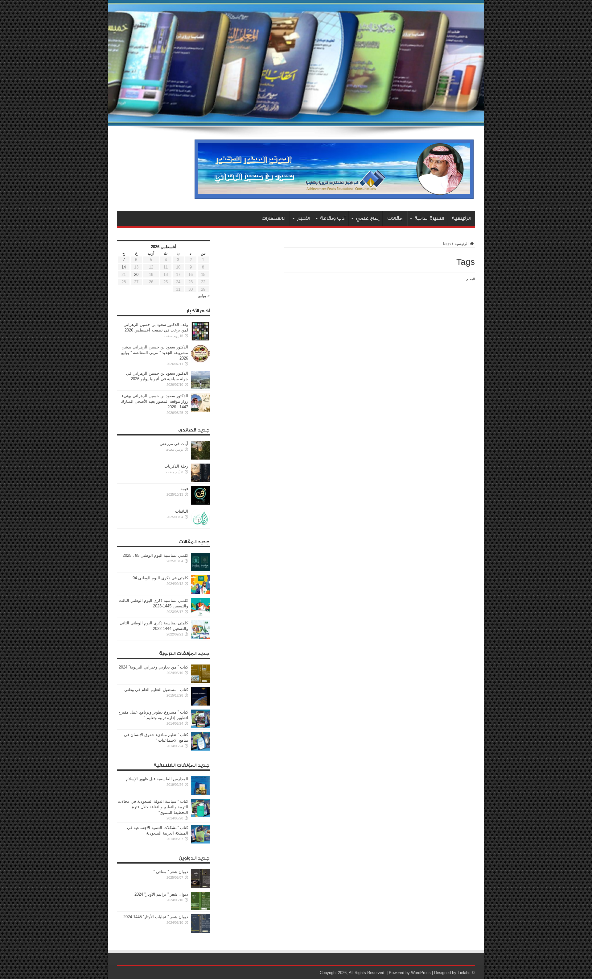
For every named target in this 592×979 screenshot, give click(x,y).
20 (136, 274)
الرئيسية (461, 218)
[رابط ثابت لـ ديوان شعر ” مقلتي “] (200, 886)
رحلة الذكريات (176, 466)
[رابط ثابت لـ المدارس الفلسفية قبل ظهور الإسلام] (200, 793)
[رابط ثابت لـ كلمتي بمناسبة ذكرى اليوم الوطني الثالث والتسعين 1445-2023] (200, 615)
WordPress (421, 972)
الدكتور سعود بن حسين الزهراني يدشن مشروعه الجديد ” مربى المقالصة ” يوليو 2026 (154, 352)
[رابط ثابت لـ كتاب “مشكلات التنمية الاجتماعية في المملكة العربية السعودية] (200, 842)
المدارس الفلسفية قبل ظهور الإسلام (157, 779)
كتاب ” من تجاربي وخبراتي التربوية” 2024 (153, 667)
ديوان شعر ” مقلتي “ (171, 871)
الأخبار (303, 218)
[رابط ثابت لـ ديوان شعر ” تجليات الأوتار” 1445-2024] (200, 931)
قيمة (184, 488)
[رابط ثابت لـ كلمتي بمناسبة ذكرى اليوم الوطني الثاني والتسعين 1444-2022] (200, 637)
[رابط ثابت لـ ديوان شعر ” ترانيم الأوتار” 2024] (200, 908)
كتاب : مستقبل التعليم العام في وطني (156, 689)
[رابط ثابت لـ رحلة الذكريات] (200, 480)
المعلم (470, 279)
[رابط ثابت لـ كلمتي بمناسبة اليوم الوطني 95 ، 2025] (200, 570)
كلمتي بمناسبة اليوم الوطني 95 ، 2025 (155, 555)
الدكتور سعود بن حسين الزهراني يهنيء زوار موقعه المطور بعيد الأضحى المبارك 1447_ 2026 (154, 401)
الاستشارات (273, 218)
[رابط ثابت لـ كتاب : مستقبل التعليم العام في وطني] (200, 704)
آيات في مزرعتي (174, 443)
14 (123, 267)
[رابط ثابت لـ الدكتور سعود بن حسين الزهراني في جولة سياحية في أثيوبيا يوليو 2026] (200, 387)
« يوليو (204, 295)
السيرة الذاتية (429, 218)
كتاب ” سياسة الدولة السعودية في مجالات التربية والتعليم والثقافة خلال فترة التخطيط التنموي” (153, 807)
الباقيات (181, 511)
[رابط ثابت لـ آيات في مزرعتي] (200, 458)
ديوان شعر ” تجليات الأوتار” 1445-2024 (155, 916)
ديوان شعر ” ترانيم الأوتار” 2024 (161, 894)
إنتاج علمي (367, 218)
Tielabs (464, 972)
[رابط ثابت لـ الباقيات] (200, 525)
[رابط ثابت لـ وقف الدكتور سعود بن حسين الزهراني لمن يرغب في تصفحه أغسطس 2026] (200, 339)
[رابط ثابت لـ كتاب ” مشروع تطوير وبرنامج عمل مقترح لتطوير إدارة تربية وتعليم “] (200, 726)
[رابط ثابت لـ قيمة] (200, 503)
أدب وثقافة (332, 218)
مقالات (395, 218)
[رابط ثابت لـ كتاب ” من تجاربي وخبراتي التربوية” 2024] (200, 681)
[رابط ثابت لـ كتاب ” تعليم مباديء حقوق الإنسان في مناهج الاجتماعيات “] (200, 749)
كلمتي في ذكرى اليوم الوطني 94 (160, 578)
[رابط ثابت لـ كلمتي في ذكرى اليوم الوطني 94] (200, 592)
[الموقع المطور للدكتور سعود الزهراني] (334, 195)
